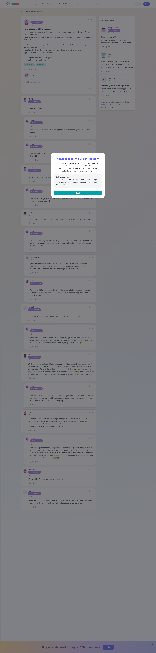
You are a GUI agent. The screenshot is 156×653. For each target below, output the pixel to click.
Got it (78, 193)
